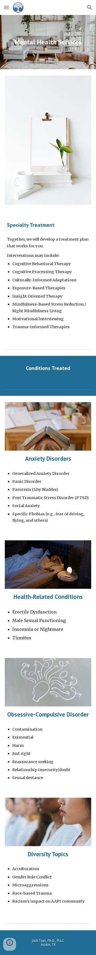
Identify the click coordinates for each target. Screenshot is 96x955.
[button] (6, 7)
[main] (48, 42)
